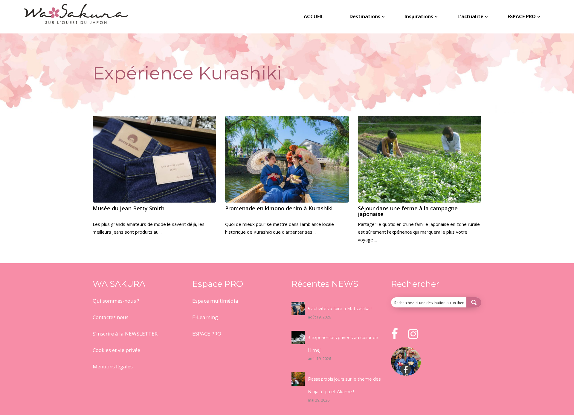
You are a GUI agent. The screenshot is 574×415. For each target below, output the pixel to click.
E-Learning (205, 317)
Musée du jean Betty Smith (128, 208)
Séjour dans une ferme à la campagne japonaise (408, 211)
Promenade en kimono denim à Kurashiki (279, 208)
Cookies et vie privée (116, 350)
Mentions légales (113, 366)
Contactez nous (111, 317)
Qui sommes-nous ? (116, 300)
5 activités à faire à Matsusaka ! (340, 308)
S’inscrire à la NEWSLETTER (125, 333)
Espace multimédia (215, 300)
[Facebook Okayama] (406, 374)
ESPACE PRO (206, 333)
